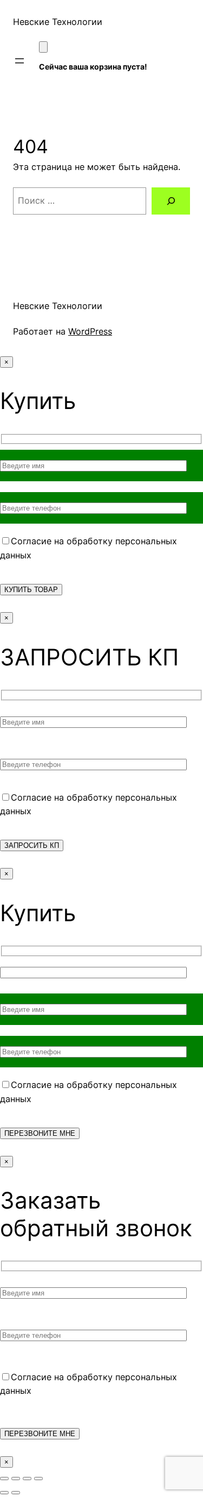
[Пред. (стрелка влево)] (4, 1492)
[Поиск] (171, 201)
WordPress (90, 331)
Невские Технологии (57, 21)
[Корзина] (43, 47)
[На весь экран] (15, 1478)
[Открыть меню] (19, 60)
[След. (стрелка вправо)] (15, 1492)
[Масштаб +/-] (4, 1478)
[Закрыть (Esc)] (38, 1478)
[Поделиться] (27, 1478)
